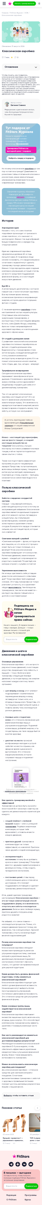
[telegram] (11, 1164)
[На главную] (10, 3)
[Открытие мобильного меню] (4, 3)
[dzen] (17, 1164)
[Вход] (39, 3)
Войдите (8, 1096)
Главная (5, 13)
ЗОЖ (26, 13)
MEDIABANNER (22, 144)
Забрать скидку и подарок (21, 158)
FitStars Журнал (16, 13)
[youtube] (30, 1164)
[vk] (24, 1164)
